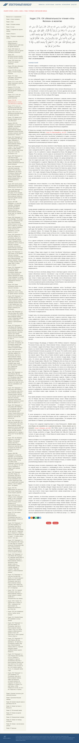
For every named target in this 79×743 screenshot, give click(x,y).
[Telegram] (40, 518)
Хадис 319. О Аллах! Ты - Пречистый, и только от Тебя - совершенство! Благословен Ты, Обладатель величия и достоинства (15, 605)
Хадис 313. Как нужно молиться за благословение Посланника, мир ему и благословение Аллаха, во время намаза (15, 516)
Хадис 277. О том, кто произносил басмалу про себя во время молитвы (15, 107)
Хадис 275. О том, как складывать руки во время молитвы (14, 96)
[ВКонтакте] (29, 518)
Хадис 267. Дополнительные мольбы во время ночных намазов (15, 56)
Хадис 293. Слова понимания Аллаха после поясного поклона (15, 286)
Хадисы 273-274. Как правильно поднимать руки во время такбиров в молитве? (15, 89)
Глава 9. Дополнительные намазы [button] (13, 698)
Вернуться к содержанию (13, 17)
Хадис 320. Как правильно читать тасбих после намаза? (15, 613)
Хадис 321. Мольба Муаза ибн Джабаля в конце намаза (15, 618)
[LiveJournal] (38, 518)
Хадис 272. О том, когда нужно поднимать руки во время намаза (15, 83)
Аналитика (58, 4)
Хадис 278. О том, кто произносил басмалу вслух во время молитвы (15, 113)
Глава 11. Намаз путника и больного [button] (13, 707)
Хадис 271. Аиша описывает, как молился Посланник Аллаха (15, 77)
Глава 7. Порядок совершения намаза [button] (15, 37)
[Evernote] (36, 518)
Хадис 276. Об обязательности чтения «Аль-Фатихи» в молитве (15, 101)
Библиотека (42, 4)
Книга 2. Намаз (18, 11)
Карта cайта (6, 738)
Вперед (55, 523)
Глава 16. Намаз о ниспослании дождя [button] (15, 724)
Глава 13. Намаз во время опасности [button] (13, 713)
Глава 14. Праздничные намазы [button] (15, 717)
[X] (34, 518)
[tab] (15, 19)
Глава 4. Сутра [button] (10, 27)
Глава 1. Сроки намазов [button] (13, 19)
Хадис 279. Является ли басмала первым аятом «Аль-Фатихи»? (15, 119)
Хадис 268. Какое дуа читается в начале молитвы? (14, 62)
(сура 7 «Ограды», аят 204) (43, 428)
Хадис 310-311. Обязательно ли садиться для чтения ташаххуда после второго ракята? (15, 490)
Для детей (73, 4)
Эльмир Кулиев (8, 11)
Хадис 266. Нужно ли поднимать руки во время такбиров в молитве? (15, 50)
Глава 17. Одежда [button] (11, 728)
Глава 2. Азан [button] (10, 22)
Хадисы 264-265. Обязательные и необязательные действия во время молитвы (15, 44)
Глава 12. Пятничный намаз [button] (14, 710)
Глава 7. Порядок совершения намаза (35, 11)
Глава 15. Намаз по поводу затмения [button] (14, 720)
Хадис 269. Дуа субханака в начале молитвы (15, 67)
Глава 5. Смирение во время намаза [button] (14, 30)
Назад (48, 523)
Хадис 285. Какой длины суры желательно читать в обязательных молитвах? (15, 185)
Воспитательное (50, 4)
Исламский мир (66, 4)
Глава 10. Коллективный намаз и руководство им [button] (15, 702)
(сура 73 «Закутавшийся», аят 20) (56, 132)
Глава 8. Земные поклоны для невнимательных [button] (14, 694)
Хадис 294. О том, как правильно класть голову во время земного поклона (16, 291)
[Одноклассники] (31, 518)
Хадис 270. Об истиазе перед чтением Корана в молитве (15, 71)
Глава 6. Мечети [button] (10, 34)
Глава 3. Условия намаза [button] (13, 24)
